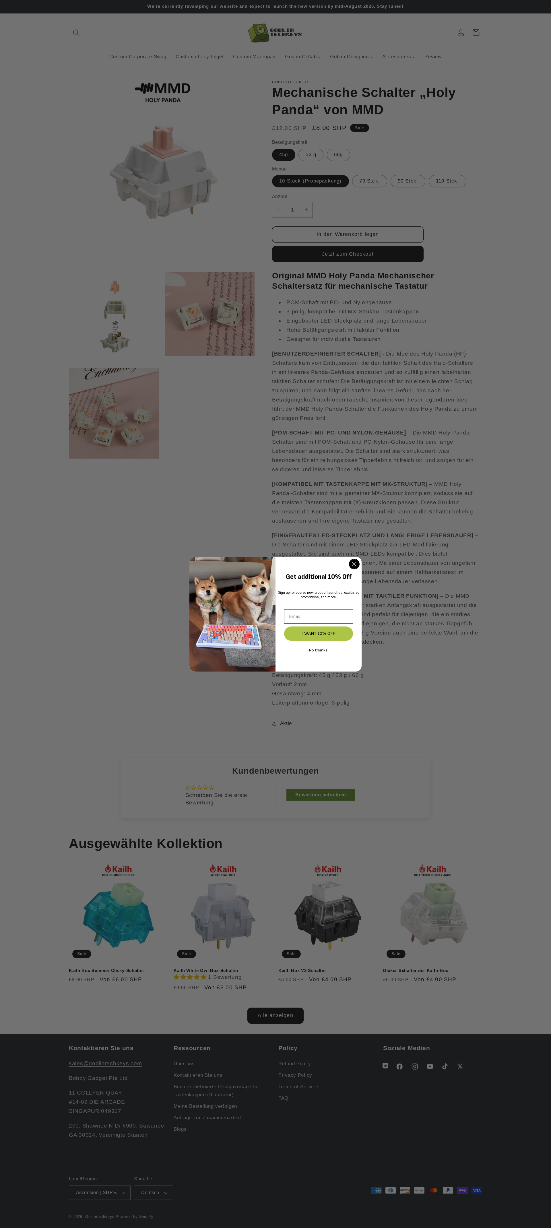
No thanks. (318, 650)
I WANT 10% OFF (318, 633)
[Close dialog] (354, 564)
